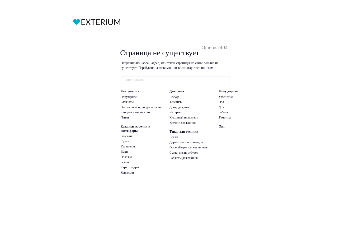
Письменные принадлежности (141, 107)
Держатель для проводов (186, 142)
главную (165, 68)
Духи (124, 151)
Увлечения (226, 97)
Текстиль (176, 102)
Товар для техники (184, 131)
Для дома (177, 91)
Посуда (174, 97)
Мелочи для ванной (183, 122)
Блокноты (127, 102)
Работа (223, 112)
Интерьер (176, 112)
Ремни (125, 162)
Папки (125, 117)
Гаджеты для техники (184, 158)
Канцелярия (130, 91)
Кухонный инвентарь (184, 117)
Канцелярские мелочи (135, 112)
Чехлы (174, 137)
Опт (222, 126)
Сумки (125, 141)
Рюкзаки (126, 136)
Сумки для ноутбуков (184, 152)
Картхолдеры (130, 167)
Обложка (126, 157)
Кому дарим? (229, 91)
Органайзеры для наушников (189, 147)
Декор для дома (180, 107)
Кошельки (127, 172)
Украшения (128, 146)
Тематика (225, 117)
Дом (221, 107)
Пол (221, 102)
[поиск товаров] (226, 79)
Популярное (129, 97)
